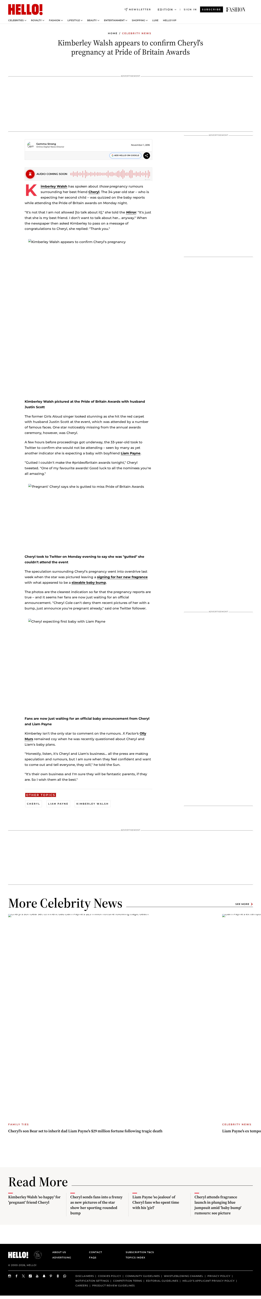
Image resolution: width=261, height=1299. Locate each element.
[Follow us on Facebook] (16, 1276)
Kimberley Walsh (54, 186)
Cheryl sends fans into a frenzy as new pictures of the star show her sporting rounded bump (96, 1205)
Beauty (92, 20)
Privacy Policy (219, 1276)
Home (113, 33)
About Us (59, 1252)
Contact (95, 1252)
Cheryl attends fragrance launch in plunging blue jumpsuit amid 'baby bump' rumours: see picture (218, 1205)
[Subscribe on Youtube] (37, 1276)
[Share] (146, 156)
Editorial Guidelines (162, 1280)
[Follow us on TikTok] (30, 1276)
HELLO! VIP (169, 20)
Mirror (131, 212)
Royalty (36, 20)
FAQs (92, 1257)
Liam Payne (130, 453)
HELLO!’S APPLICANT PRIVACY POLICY (208, 1280)
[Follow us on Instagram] (9, 1276)
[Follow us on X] (23, 1276)
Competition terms (127, 1280)
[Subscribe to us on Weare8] (57, 1276)
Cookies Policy (109, 1276)
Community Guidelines (142, 1276)
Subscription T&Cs (139, 1252)
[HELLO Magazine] (25, 9)
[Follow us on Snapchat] (44, 1276)
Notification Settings (92, 1280)
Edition (165, 9)
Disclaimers (84, 1276)
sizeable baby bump (89, 582)
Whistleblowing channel (183, 1276)
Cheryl (93, 192)
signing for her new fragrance (122, 577)
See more (242, 904)
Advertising (61, 1257)
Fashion (54, 20)
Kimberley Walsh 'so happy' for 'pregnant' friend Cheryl (34, 1199)
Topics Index (135, 1257)
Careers (81, 1285)
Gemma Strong (46, 143)
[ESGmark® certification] (35, 1255)
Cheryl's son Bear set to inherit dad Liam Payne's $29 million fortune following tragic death (85, 1131)
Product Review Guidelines (113, 1285)
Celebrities (16, 20)
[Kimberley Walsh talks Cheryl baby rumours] (235, 9)
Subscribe (211, 9)
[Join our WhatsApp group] (64, 1276)
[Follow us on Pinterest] (51, 1276)
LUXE (155, 20)
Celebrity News (137, 33)
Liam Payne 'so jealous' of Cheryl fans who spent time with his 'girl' (155, 1202)
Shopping (138, 20)
